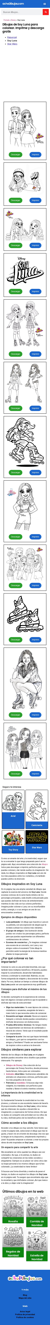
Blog (25, 1295)
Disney (13, 20)
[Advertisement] (25, 72)
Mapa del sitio (25, 1298)
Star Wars (12, 44)
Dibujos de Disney (14, 1065)
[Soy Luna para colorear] (25, 126)
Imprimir (35, 154)
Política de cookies (25, 1317)
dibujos (45, 864)
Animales (10, 1074)
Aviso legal (25, 1311)
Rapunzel (12, 37)
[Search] (46, 12)
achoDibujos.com (13, 4)
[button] (45, 4)
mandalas (21, 1083)
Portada (6, 20)
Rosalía (13, 1221)
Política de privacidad (25, 1314)
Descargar (15, 154)
